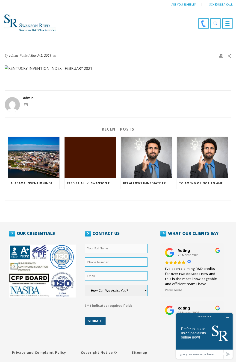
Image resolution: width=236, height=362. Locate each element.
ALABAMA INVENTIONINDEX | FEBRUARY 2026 (35, 183)
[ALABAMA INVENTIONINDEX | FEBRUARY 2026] (33, 157)
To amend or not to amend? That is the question (203, 183)
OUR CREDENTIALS (36, 233)
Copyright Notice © (99, 352)
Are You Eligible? (183, 4)
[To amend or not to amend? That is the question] (202, 157)
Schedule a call (221, 4)
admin (13, 55)
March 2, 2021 (40, 55)
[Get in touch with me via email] (26, 105)
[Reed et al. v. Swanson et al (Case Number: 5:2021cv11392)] (90, 157)
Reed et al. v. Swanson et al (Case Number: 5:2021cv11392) (91, 183)
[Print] (221, 55)
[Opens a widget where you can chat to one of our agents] (204, 335)
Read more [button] (173, 290)
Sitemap (139, 352)
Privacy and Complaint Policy (39, 352)
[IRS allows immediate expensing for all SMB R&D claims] (146, 157)
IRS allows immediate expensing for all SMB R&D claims (147, 183)
